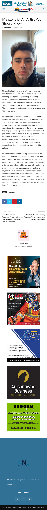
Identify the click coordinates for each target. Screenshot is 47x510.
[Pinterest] (14, 201)
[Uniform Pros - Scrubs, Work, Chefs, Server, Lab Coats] (23, 417)
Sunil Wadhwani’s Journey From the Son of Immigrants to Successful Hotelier (34, 217)
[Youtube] (29, 499)
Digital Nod (7, 27)
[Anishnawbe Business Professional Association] (23, 382)
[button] (3, 9)
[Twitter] (9, 201)
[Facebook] (4, 201)
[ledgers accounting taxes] (23, 345)
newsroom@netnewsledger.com (28, 484)
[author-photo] (23, 240)
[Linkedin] (19, 201)
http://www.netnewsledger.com (23, 246)
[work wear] (23, 309)
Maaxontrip (12, 192)
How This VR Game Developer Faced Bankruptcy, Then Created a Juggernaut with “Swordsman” (12, 218)
